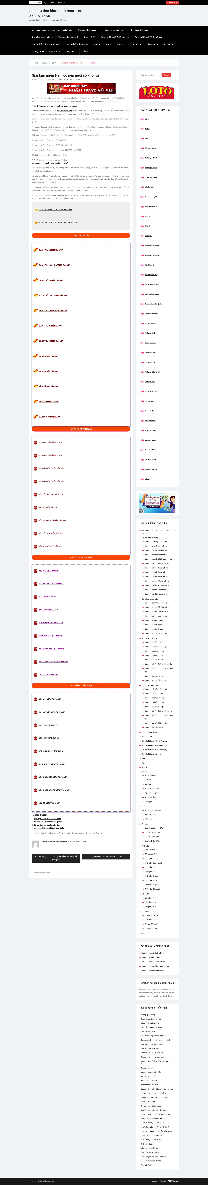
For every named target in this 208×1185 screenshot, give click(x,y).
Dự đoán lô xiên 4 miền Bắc (151, 1072)
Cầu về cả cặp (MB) (152, 294)
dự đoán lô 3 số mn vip (154, 707)
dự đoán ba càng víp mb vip (156, 541)
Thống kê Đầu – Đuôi (152, 372)
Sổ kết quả (133, 44)
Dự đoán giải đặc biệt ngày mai (152, 1057)
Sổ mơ (85, 51)
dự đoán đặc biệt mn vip (154, 698)
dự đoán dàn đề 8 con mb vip (156, 576)
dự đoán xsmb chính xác (150, 1081)
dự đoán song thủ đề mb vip (156, 603)
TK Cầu (167, 44)
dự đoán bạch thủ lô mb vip (156, 555)
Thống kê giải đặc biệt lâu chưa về (153, 1157)
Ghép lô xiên (145, 1093)
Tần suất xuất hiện (151, 391)
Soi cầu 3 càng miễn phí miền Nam (153, 1110)
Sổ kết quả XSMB (151, 158)
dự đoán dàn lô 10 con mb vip (157, 585)
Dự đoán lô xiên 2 (147, 1068)
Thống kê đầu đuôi (151, 314)
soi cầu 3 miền (146, 1114)
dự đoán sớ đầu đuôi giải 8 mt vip (158, 664)
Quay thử (70, 51)
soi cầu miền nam (85, 833)
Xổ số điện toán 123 (152, 255)
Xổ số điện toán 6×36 (153, 815)
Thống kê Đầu (150, 353)
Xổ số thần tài (149, 265)
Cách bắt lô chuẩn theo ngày (151, 1027)
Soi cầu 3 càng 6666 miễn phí (151, 1106)
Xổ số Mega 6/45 (152, 793)
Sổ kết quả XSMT (151, 177)
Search (166, 75)
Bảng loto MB (150, 907)
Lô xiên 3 (165, 1097)
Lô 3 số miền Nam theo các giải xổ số (49, 822)
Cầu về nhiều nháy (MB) (153, 304)
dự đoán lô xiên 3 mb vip (154, 625)
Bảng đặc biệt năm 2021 (150, 1023)
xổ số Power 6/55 (151, 206)
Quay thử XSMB (150, 440)
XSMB (97, 44)
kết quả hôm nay (150, 148)
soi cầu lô (160, 1123)
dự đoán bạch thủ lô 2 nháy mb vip (158, 559)
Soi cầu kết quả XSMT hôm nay (46, 44)
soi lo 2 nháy (145, 1140)
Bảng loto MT (150, 898)
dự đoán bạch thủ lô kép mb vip (157, 550)
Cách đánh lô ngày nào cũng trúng (153, 1036)
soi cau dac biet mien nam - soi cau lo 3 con (64, 80)
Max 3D (147, 216)
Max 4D (147, 226)
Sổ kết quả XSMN (151, 168)
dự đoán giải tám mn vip (154, 702)
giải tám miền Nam (71, 833)
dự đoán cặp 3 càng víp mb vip (157, 563)
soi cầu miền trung (165, 1131)
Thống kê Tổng (150, 382)
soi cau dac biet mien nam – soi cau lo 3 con (52, 30)
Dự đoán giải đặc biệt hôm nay (152, 1053)
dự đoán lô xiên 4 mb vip (154, 629)
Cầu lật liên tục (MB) (152, 284)
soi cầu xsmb (145, 1135)
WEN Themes (173, 1181)
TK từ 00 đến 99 (150, 401)
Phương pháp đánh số (68, 37)
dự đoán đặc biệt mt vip (154, 651)
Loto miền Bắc (150, 411)
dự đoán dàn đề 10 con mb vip (157, 581)
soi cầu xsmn (97, 833)
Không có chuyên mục (149, 1097)
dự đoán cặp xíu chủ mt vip (155, 646)
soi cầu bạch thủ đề (163, 1114)
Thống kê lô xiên (150, 333)
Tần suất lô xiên (146, 1165)
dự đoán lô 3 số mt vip (154, 660)
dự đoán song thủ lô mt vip (155, 680)
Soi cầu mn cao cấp (41, 37)
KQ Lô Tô (53, 51)
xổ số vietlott (149, 187)
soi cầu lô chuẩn (147, 1127)
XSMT (108, 44)
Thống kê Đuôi (150, 362)
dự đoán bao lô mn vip (154, 693)
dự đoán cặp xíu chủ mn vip (156, 689)
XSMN (120, 44)
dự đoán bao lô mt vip (153, 642)
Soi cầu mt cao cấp (140, 30)
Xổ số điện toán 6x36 (152, 245)
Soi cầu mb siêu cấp (87, 30)
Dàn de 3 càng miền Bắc (150, 1048)
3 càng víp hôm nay (148, 1015)
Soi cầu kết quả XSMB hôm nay (115, 37)
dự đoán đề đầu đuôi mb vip (156, 616)
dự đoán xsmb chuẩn (148, 1076)
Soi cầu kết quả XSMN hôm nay (149, 37)
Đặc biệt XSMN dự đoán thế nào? (47, 819)
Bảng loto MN (150, 902)
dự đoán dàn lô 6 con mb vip (156, 594)
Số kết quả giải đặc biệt (149, 1148)
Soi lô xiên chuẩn (147, 1144)
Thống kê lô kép (150, 343)
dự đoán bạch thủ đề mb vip (156, 546)
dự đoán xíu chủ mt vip (154, 676)
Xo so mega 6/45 (151, 197)
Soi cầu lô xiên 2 (163, 1127)
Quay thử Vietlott (151, 469)
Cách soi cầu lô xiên (148, 1032)
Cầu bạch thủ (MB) (151, 275)
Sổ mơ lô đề (89, 37)
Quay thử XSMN (150, 450)
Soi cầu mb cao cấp (114, 30)
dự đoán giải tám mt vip (154, 655)
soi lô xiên (158, 1140)
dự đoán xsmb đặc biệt (149, 1085)
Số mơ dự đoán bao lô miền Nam (47, 825)
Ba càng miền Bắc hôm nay (151, 1019)
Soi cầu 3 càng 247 (148, 1102)
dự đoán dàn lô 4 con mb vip (156, 590)
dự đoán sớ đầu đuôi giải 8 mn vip (158, 711)
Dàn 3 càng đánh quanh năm (151, 1044)
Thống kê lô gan (150, 323)
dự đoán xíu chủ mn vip (154, 727)
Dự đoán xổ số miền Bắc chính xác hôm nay (157, 1089)
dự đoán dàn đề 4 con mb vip (156, 568)
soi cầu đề (158, 1135)
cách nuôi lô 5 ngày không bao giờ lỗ (49, 828)
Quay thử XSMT (150, 459)
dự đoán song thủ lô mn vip (156, 723)
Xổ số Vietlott (150, 775)
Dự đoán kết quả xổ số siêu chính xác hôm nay (156, 1062)
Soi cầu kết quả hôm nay (77, 44)
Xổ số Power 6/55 (152, 788)
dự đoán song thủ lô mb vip (156, 633)
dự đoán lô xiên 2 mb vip (53, 3)
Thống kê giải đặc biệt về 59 (151, 1161)
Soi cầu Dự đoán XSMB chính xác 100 (155, 1119)
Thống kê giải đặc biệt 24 (150, 1152)
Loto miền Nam (150, 421)
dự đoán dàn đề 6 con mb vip (156, 572)
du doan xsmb (146, 1040)
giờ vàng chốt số (160, 1093)
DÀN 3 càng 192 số (163, 1040)
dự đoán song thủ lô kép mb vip (157, 607)
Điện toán (151, 44)
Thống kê (36, 51)
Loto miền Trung (150, 430)
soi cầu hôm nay (147, 1123)
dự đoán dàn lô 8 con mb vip (156, 611)
